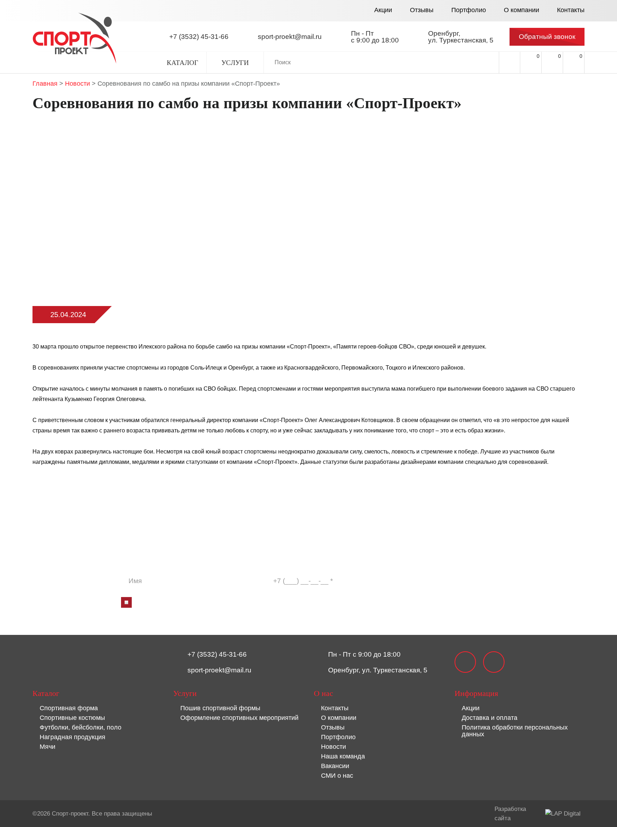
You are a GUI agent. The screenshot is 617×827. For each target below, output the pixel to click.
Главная (44, 83)
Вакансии (335, 766)
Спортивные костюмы (72, 717)
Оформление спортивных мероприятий (239, 717)
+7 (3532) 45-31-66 (217, 654)
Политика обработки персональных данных (515, 731)
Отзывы (421, 10)
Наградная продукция (72, 737)
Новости (77, 83)
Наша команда (343, 756)
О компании (521, 10)
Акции (383, 10)
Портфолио (468, 10)
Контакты (571, 10)
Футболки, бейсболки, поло (80, 727)
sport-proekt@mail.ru (219, 670)
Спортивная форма (69, 708)
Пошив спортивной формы (220, 708)
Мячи (47, 746)
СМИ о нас (337, 775)
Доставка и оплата (489, 717)
